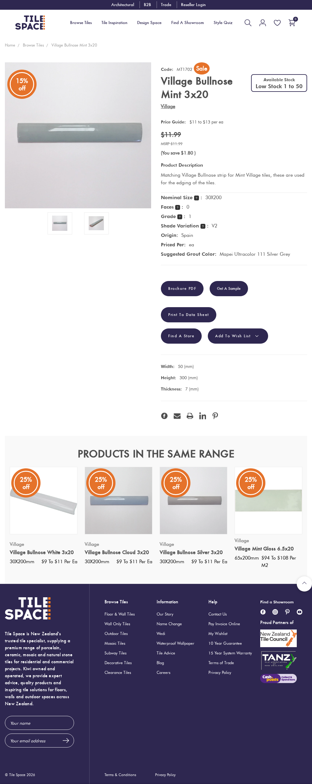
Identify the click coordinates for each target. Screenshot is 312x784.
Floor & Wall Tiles (120, 614)
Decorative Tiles (118, 662)
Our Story (165, 614)
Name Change (169, 623)
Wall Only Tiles (117, 623)
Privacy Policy (219, 672)
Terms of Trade (221, 662)
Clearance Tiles (118, 672)
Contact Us (217, 614)
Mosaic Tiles (115, 643)
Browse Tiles (116, 602)
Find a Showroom (277, 601)
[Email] (177, 415)
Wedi (161, 633)
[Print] (189, 415)
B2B (147, 4)
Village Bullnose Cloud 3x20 (117, 552)
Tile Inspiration (114, 23)
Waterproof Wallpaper (175, 643)
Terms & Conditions (120, 774)
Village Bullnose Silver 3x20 (191, 552)
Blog (160, 662)
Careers (163, 672)
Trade (166, 4)
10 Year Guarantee (225, 643)
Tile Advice (166, 652)
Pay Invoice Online (224, 623)
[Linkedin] (202, 415)
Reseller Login (193, 4)
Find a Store (181, 335)
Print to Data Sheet (188, 315)
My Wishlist (217, 633)
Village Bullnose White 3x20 (42, 552)
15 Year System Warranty (230, 652)
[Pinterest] (215, 415)
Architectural (122, 4)
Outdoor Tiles (116, 633)
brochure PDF (182, 288)
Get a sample (229, 288)
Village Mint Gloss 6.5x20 (264, 548)
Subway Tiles (115, 652)
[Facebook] (164, 415)
